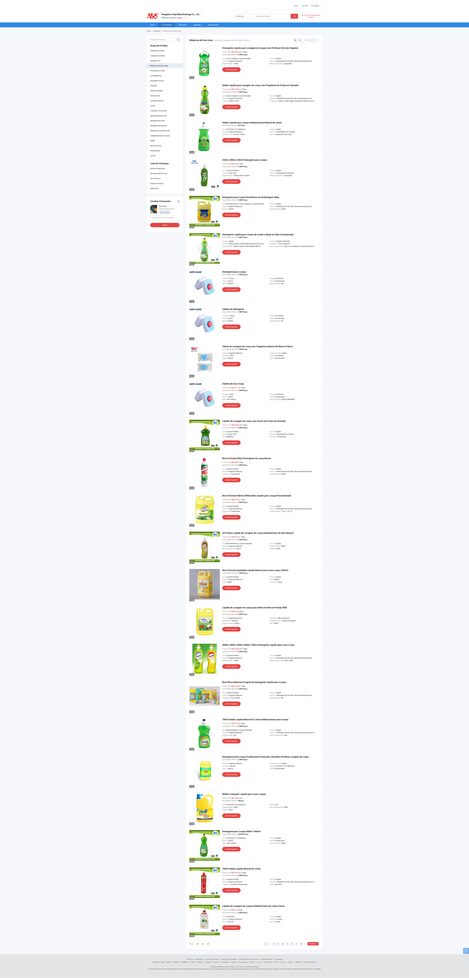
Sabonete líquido (156, 90)
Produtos (167, 25)
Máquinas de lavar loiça (159, 65)
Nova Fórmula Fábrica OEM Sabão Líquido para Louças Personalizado (256, 495)
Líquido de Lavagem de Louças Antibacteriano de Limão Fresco (253, 906)
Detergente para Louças (234, 272)
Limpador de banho (157, 55)
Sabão (152, 140)
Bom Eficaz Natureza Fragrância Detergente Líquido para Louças (254, 682)
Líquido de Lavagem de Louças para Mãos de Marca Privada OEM (254, 607)
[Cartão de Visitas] (179, 201)
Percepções (278, 959)
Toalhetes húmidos (157, 50)
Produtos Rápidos (266, 959)
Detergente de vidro (157, 120)
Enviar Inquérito (231, 69)
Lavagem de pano (157, 100)
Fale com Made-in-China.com (248, 959)
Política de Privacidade (228, 959)
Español (208, 962)
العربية (259, 962)
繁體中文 (185, 962)
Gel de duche (155, 95)
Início (152, 25)
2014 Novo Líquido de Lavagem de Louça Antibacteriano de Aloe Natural (258, 533)
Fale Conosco (213, 25)
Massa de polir (155, 145)
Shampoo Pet (155, 60)
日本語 (193, 962)
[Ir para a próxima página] (316, 40)
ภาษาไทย (282, 962)
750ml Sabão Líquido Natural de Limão (241, 868)
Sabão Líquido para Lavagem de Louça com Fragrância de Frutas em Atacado (260, 85)
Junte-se (304, 6)
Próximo (312, 944)
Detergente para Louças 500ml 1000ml (241, 831)
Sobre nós (190, 959)
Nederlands (268, 962)
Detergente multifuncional (160, 130)
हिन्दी (275, 962)
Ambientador (155, 150)
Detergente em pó (157, 80)
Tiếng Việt (298, 962)
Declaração (199, 959)
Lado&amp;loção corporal (160, 135)
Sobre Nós (182, 25)
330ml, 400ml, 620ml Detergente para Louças (244, 160)
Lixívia (152, 105)
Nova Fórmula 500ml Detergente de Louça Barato (246, 458)
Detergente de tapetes (158, 125)
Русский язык (243, 962)
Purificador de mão (157, 70)
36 (203, 944)
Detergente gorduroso (158, 115)
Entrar (296, 6)
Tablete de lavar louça (233, 383)
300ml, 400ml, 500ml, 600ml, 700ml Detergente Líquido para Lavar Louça (258, 645)
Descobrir (197, 25)
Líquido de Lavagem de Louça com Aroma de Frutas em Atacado (254, 421)
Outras (152, 155)
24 (197, 944)
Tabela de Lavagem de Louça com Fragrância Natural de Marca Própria (257, 346)
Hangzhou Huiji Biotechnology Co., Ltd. (180, 14)
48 (208, 944)
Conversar (165, 212)
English (168, 962)
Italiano (233, 962)
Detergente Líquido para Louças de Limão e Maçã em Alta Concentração (258, 234)
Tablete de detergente (233, 309)
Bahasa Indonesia (310, 962)
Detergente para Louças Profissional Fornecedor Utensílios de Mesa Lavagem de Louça (265, 757)
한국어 (252, 962)
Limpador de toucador (158, 110)
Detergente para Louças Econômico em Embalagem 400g (250, 197)
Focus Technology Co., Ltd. (230, 967)
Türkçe (290, 962)
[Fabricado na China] (162, 5)
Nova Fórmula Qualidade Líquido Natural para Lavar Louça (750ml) (255, 570)
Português (225, 962)
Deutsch (216, 962)
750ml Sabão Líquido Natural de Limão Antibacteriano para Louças (255, 719)
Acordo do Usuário (212, 959)
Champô (153, 85)
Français (200, 962)
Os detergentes (156, 75)
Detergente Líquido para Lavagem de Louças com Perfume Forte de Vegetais (260, 48)
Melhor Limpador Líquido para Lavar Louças (244, 794)
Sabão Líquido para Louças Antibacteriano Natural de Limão (252, 122)
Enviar (165, 225)
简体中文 (177, 962)
